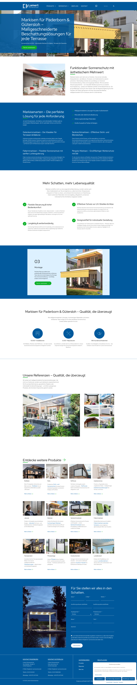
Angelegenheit (75, 612)
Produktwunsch (97, 612)
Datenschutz (115, 682)
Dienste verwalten (98, 674)
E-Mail (87, 597)
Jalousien (31, 523)
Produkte (50, 6)
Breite (72, 619)
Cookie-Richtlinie (109, 682)
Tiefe (94, 619)
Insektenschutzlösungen (101, 487)
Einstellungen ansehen (128, 679)
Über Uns (74, 6)
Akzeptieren (100, 679)
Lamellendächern (103, 561)
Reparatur (63, 6)
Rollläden (34, 486)
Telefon (103, 597)
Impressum (121, 682)
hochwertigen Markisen (54, 523)
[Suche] (113, 6)
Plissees (53, 559)
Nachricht (73, 627)
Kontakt (84, 6)
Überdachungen (28, 564)
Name (72, 597)
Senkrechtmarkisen (76, 525)
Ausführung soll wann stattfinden (79, 604)
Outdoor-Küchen (81, 562)
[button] (106, 285)
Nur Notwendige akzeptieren (113, 679)
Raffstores (84, 486)
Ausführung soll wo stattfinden (100, 604)
